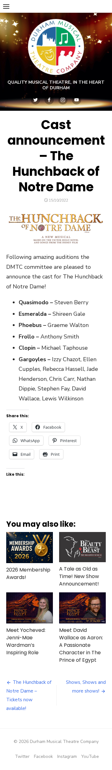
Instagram (67, 756)
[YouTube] (76, 100)
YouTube (90, 756)
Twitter (22, 756)
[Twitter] (35, 100)
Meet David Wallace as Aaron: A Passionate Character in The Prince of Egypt (81, 645)
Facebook (43, 756)
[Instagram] (63, 100)
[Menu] (6, 6)
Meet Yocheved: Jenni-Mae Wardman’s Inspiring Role (25, 641)
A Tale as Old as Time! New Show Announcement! (79, 576)
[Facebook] (49, 100)
